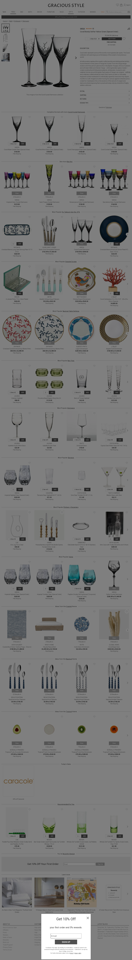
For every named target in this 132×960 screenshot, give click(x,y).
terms (71, 953)
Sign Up (66, 942)
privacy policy (78, 953)
